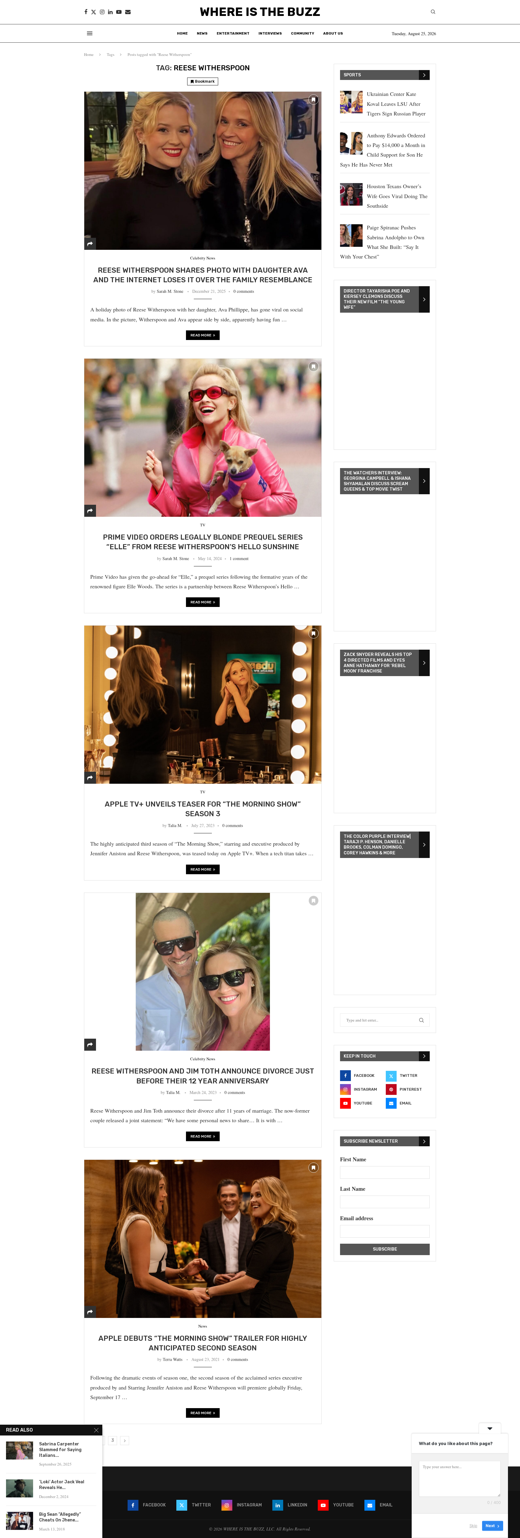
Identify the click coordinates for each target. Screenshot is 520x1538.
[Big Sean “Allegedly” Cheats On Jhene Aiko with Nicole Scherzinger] (19, 1521)
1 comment (239, 558)
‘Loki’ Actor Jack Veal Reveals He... (61, 1484)
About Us (333, 33)
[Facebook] (86, 12)
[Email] (128, 12)
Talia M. (175, 825)
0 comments (244, 291)
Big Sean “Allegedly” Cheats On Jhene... (60, 1517)
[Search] (433, 12)
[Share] (90, 243)
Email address (356, 1218)
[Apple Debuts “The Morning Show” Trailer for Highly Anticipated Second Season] (203, 1239)
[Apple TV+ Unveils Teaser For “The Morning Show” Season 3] (203, 704)
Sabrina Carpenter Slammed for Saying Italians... (60, 1449)
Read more (201, 335)
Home (182, 33)
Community (302, 33)
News (202, 33)
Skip (473, 1525)
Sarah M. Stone (170, 291)
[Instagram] (102, 12)
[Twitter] (94, 12)
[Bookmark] (313, 99)
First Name (353, 1159)
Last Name (352, 1189)
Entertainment (233, 33)
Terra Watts (172, 1359)
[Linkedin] (110, 12)
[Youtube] (119, 12)
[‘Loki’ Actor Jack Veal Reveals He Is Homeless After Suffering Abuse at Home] (19, 1488)
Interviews (270, 33)
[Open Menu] (89, 33)
